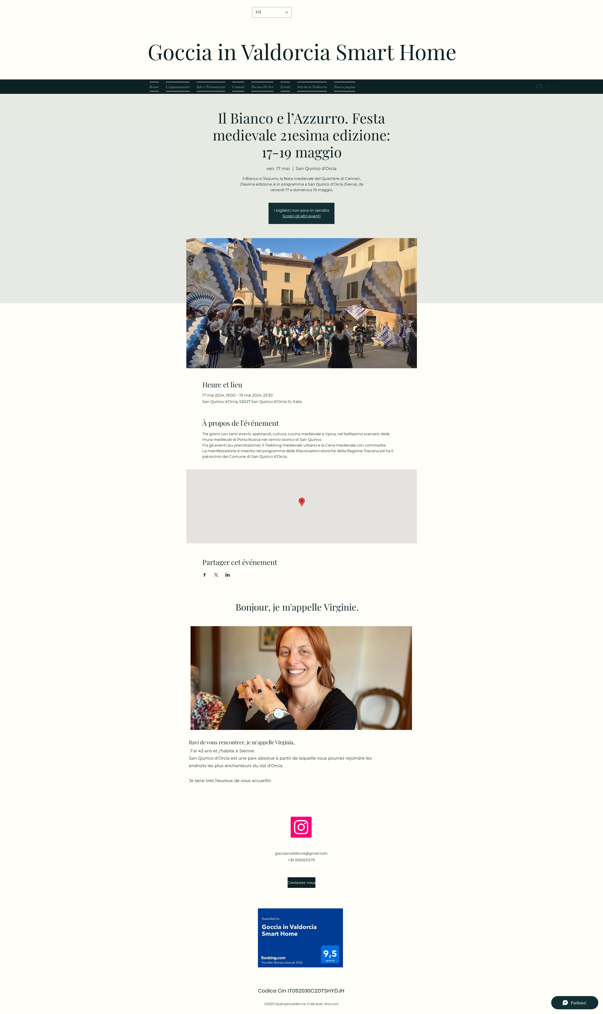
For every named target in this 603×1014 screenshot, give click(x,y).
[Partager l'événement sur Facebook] (204, 575)
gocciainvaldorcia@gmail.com (301, 853)
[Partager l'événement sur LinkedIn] (227, 575)
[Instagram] (301, 827)
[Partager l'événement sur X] (216, 575)
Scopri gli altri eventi (301, 216)
